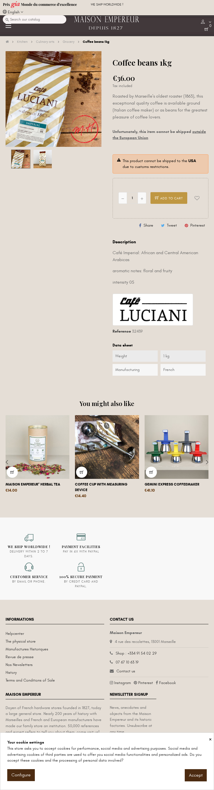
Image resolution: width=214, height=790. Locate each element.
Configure (21, 774)
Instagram (122, 682)
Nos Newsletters (19, 664)
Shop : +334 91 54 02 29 (136, 653)
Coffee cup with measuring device (101, 487)
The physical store (21, 641)
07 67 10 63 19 (127, 662)
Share (148, 225)
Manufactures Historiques (27, 649)
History (11, 672)
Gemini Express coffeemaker (172, 484)
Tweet (172, 225)
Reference (122, 331)
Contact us (125, 671)
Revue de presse (20, 657)
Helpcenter (15, 633)
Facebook (167, 682)
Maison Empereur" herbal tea (33, 484)
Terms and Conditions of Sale (30, 680)
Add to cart (171, 198)
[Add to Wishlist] (197, 198)
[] (12, 472)
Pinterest (197, 225)
